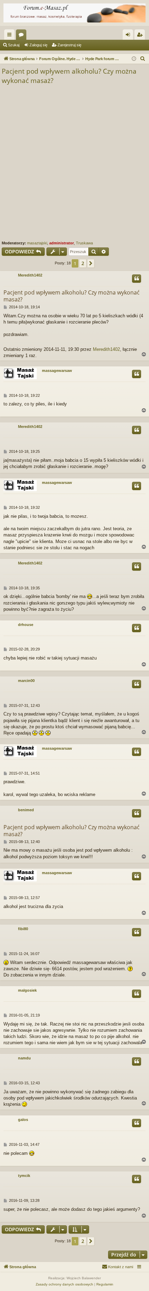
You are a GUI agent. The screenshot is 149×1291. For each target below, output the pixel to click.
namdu (24, 1058)
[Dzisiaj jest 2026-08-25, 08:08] (134, 59)
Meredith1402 (30, 275)
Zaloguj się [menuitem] (129, 36)
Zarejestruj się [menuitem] (141, 36)
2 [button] (82, 263)
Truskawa (84, 243)
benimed (26, 810)
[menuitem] (143, 59)
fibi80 (23, 929)
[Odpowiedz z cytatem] (136, 278)
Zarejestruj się (69, 45)
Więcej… (11, 36)
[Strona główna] (74, 13)
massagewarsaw (57, 370)
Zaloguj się (38, 45)
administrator (61, 243)
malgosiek (27, 990)
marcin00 (26, 681)
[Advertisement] (74, 162)
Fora (22, 36)
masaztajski (37, 243)
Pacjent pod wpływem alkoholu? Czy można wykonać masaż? (69, 76)
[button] (90, 263)
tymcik (24, 1175)
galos (23, 1119)
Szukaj (13, 45)
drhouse (25, 625)
